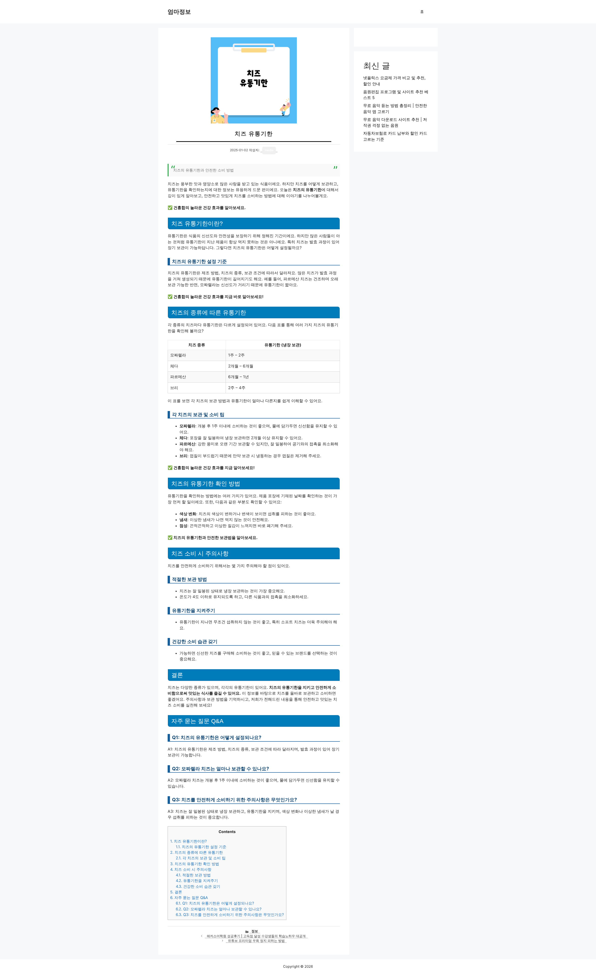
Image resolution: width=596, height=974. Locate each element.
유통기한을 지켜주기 (197, 880)
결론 (176, 892)
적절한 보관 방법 (193, 875)
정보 (254, 931)
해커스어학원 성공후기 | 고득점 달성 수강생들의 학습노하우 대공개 (256, 936)
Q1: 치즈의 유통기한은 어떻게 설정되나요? (215, 903)
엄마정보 (179, 11)
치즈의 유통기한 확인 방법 (194, 863)
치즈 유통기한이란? (188, 841)
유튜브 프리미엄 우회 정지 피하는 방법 (256, 941)
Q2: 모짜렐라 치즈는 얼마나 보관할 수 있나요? (218, 909)
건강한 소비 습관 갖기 (198, 886)
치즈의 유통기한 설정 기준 (201, 846)
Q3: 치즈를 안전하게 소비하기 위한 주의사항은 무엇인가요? (230, 914)
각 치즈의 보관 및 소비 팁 (201, 858)
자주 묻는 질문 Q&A (189, 897)
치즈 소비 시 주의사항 (190, 869)
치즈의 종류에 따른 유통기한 (196, 852)
